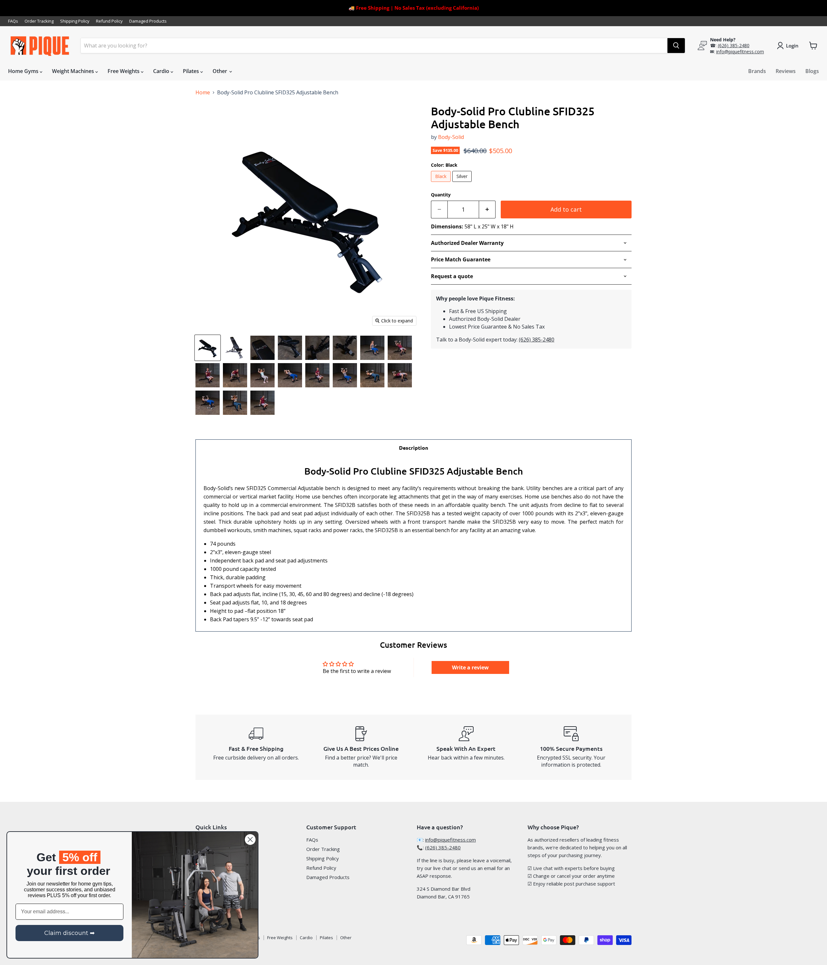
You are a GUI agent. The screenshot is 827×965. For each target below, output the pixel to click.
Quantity (441, 194)
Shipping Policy (74, 21)
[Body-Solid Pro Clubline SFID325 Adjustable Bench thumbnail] (207, 348)
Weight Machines (73, 71)
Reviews (786, 71)
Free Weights (124, 71)
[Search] (676, 45)
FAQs (13, 21)
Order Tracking (39, 21)
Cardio (162, 71)
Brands (757, 71)
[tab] (413, 447)
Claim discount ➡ (69, 933)
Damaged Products (148, 21)
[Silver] (462, 183)
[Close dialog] (250, 839)
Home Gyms (24, 71)
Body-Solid (451, 137)
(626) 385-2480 (733, 45)
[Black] (441, 183)
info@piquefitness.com (740, 51)
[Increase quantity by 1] (487, 209)
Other (220, 71)
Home (202, 92)
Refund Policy (109, 21)
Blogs (812, 71)
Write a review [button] (470, 667)
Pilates (191, 71)
